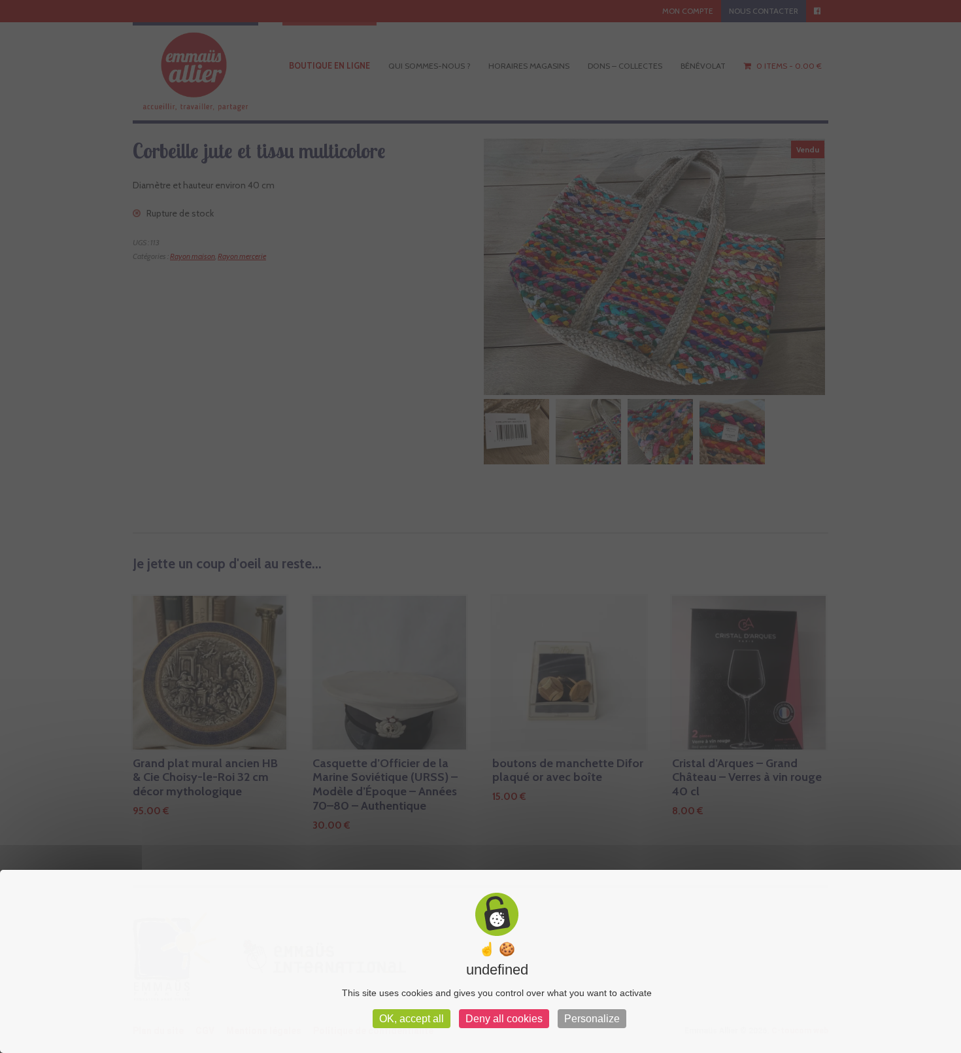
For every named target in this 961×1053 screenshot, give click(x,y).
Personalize (592, 1018)
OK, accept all (411, 1018)
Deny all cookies (504, 1018)
